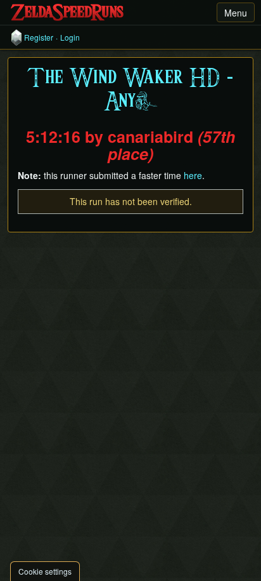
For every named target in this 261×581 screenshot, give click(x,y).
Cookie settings (45, 571)
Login (70, 37)
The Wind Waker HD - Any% (130, 90)
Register (38, 37)
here (193, 175)
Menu (235, 12)
